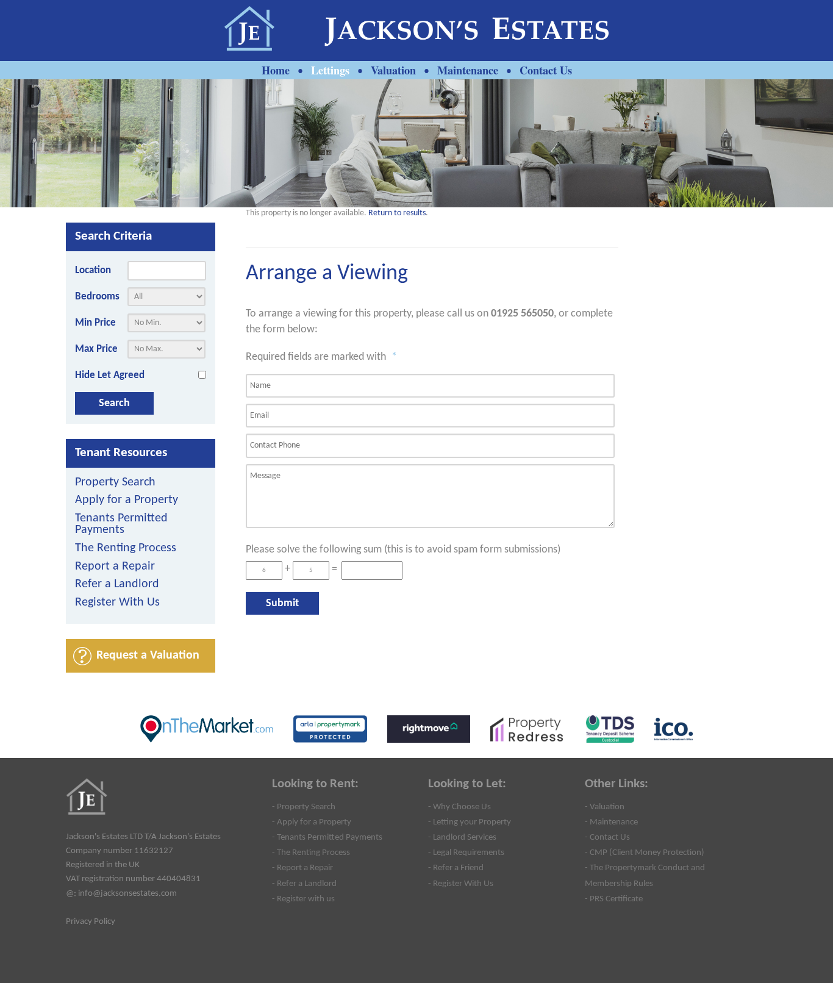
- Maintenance (611, 822)
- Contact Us (607, 837)
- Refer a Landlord (304, 883)
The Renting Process (125, 548)
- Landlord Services (462, 837)
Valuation (393, 70)
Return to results (397, 213)
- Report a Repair (302, 868)
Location (93, 270)
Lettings (330, 70)
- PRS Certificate (614, 899)
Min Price (95, 323)
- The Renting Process (311, 852)
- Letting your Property (469, 822)
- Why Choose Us (459, 807)
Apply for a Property (126, 500)
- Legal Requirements (466, 852)
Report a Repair (115, 567)
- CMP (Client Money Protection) (644, 852)
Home (276, 70)
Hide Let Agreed (110, 375)
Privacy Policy (90, 921)
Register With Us (117, 603)
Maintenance (467, 70)
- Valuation (604, 807)
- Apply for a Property (311, 822)
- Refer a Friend (456, 868)
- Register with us (303, 899)
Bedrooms (97, 296)
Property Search (115, 482)
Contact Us (546, 70)
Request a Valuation (147, 655)
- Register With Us (460, 883)
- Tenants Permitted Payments (327, 837)
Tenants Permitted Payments (121, 525)
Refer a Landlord (117, 584)
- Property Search (303, 807)
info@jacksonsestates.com (127, 893)
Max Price (96, 349)
